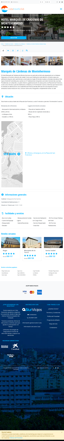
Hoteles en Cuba (9, 44)
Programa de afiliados (53, 320)
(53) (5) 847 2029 (6, 2)
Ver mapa (10, 154)
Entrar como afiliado (44, 368)
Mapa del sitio (53, 324)
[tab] (3, 50)
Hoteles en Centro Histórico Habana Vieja (36, 44)
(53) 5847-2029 (32, 318)
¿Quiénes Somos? (53, 309)
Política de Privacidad (53, 316)
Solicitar (13, 38)
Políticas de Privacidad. (16, 438)
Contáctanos (15, 2)
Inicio (2, 44)
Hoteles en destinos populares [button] (9, 267)
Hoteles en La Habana (20, 44)
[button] (26, 50)
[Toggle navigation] (61, 9)
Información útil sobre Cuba (32, 326)
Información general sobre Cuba (32, 323)
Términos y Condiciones (53, 312)
